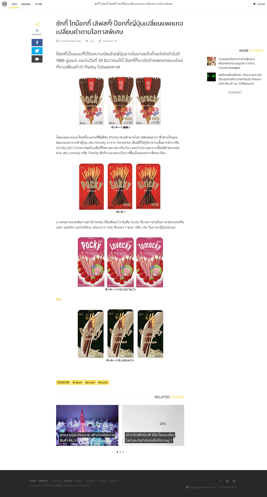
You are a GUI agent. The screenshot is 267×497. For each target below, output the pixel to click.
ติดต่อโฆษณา (235, 92)
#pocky (90, 382)
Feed (14, 4)
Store (38, 4)
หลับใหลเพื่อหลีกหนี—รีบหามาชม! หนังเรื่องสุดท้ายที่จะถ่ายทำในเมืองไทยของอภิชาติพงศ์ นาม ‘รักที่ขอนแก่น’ (240, 79)
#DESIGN (63, 382)
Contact (113, 480)
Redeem (90, 480)
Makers (26, 4)
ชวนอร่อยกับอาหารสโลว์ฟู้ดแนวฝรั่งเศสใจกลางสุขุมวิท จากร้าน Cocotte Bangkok (237, 63)
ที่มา (59, 299)
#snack (103, 382)
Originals (56, 480)
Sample (78, 480)
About (102, 480)
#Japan (77, 382)
